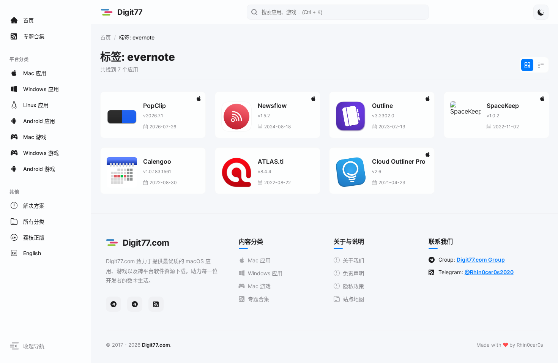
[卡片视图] (527, 65)
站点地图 (353, 299)
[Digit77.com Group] (134, 304)
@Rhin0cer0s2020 (489, 272)
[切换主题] (541, 12)
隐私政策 (353, 286)
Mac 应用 (259, 260)
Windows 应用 (265, 273)
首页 (105, 37)
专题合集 (258, 299)
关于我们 (353, 260)
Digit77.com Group (481, 259)
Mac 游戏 (259, 286)
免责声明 (353, 273)
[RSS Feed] (156, 304)
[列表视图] (541, 65)
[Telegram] (113, 304)
